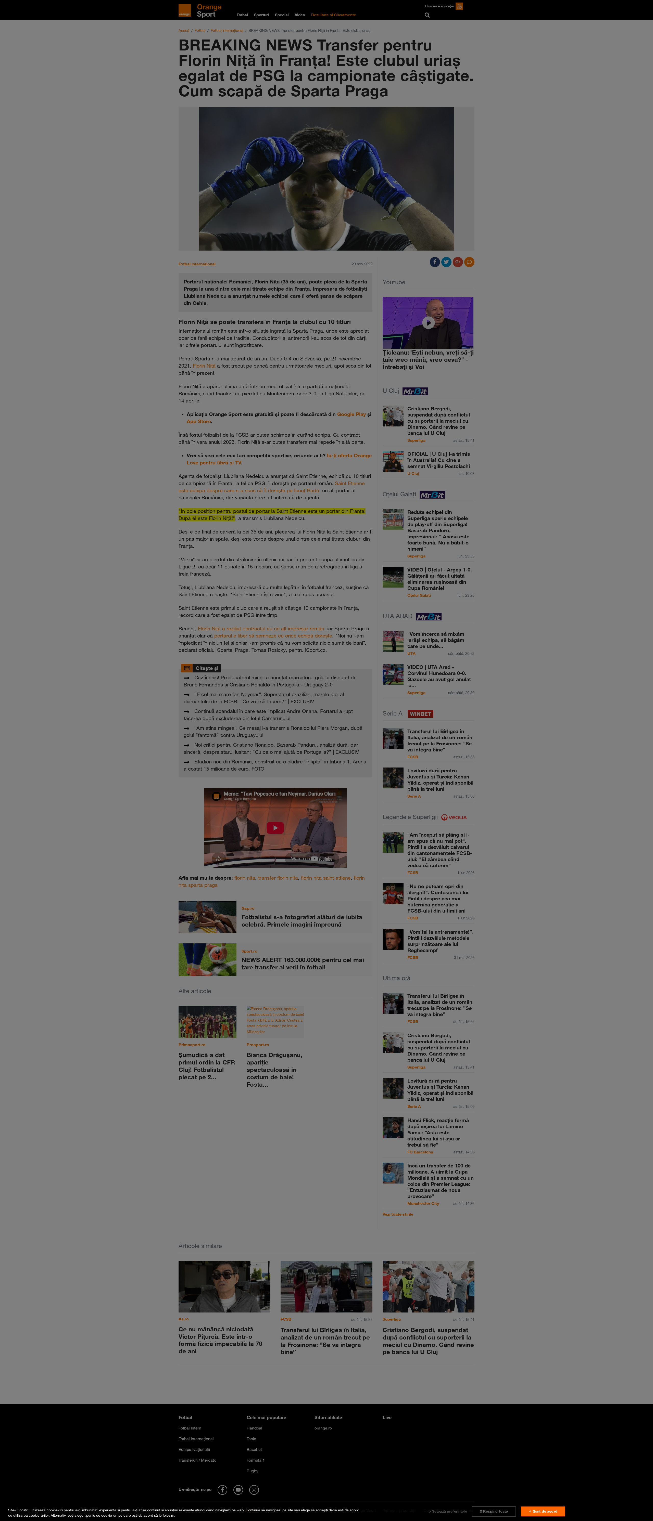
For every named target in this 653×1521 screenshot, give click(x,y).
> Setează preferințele (448, 1511)
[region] (326, 1511)
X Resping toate (494, 1511)
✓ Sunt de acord (543, 1511)
